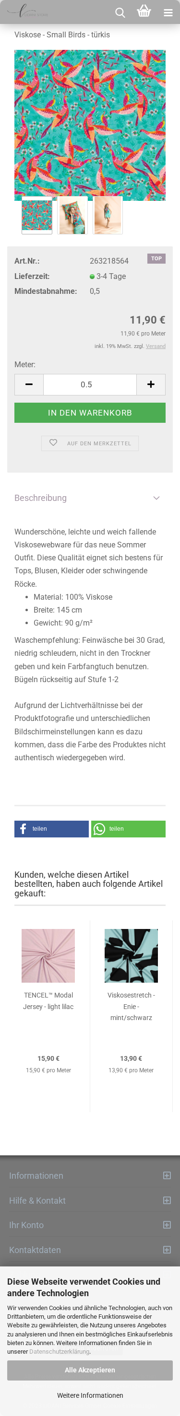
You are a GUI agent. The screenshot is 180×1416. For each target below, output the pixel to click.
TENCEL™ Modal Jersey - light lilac (48, 1000)
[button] (51, 829)
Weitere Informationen (90, 1395)
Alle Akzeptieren (90, 1370)
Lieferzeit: (32, 276)
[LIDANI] (24, 12)
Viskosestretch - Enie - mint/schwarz (131, 1006)
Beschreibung (40, 498)
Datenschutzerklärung (59, 1351)
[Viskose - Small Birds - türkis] (90, 125)
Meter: (25, 364)
